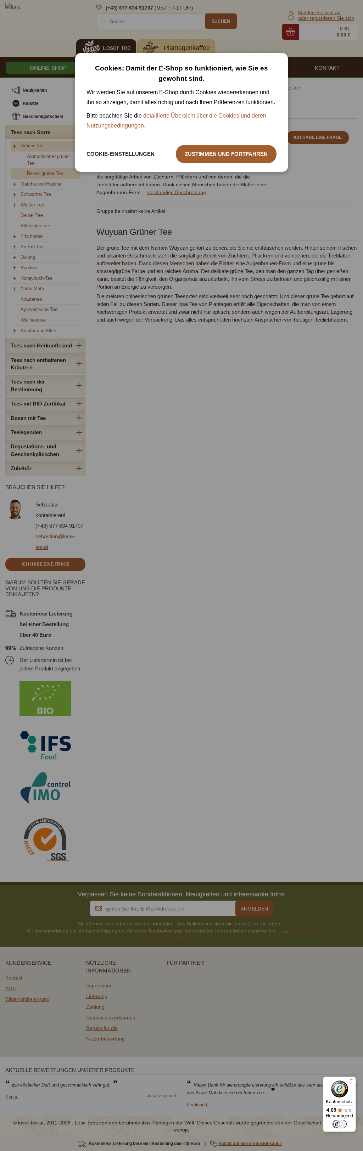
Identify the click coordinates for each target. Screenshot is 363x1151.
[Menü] (351, 1081)
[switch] (340, 1124)
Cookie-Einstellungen (120, 154)
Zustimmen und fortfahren (226, 154)
